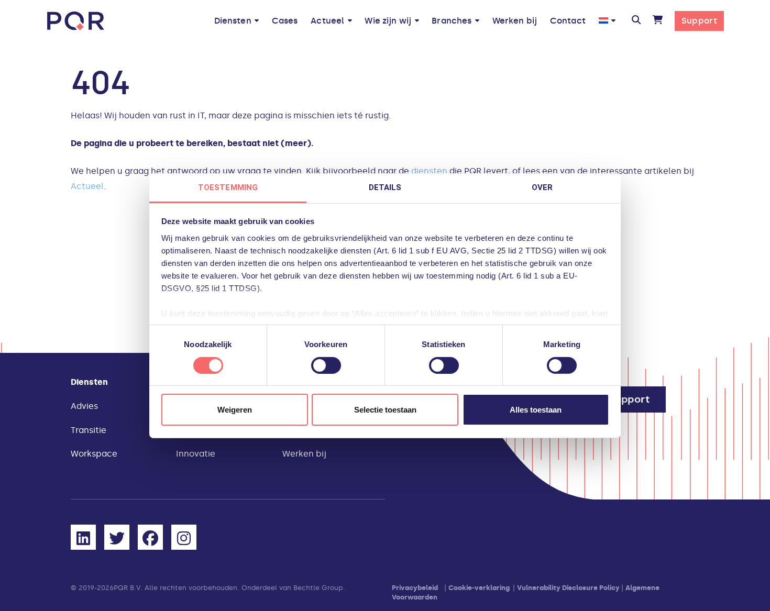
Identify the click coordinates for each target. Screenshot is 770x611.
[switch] (326, 365)
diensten (429, 171)
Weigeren (234, 409)
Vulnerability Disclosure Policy (568, 588)
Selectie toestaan (385, 409)
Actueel (87, 186)
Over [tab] (542, 187)
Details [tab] (385, 187)
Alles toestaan (536, 409)
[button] (636, 21)
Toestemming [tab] (228, 187)
